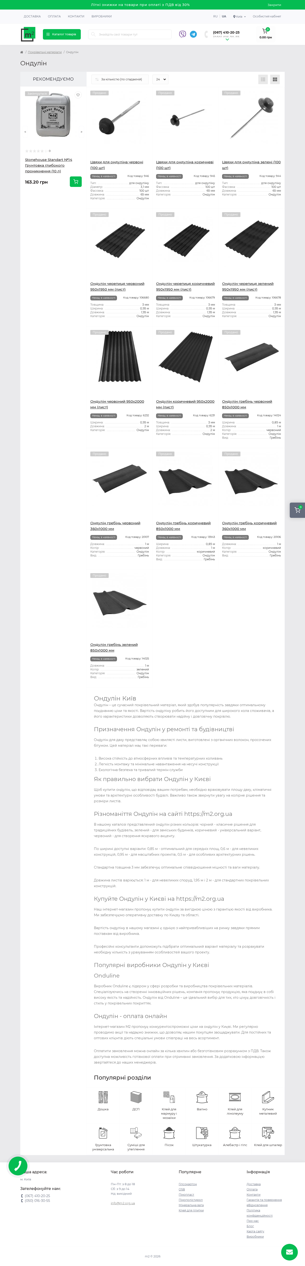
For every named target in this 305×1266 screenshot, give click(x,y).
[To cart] (76, 181)
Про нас (253, 1221)
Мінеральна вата (191, 1205)
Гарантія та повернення (264, 1200)
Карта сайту (255, 1231)
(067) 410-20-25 (226, 32)
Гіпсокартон (188, 1184)
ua (224, 16)
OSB (182, 1189)
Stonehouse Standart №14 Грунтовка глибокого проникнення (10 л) (48, 165)
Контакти (76, 16)
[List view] (263, 79)
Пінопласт (186, 1194)
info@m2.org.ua (123, 1203)
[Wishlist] (78, 94)
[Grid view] (275, 79)
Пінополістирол (191, 1200)
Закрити (274, 5)
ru (215, 16)
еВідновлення (257, 1205)
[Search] (93, 34)
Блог (250, 1226)
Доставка (32, 16)
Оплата (54, 16)
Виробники (102, 16)
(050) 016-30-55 (226, 37)
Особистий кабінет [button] (267, 16)
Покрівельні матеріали (45, 52)
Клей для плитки (191, 1210)
